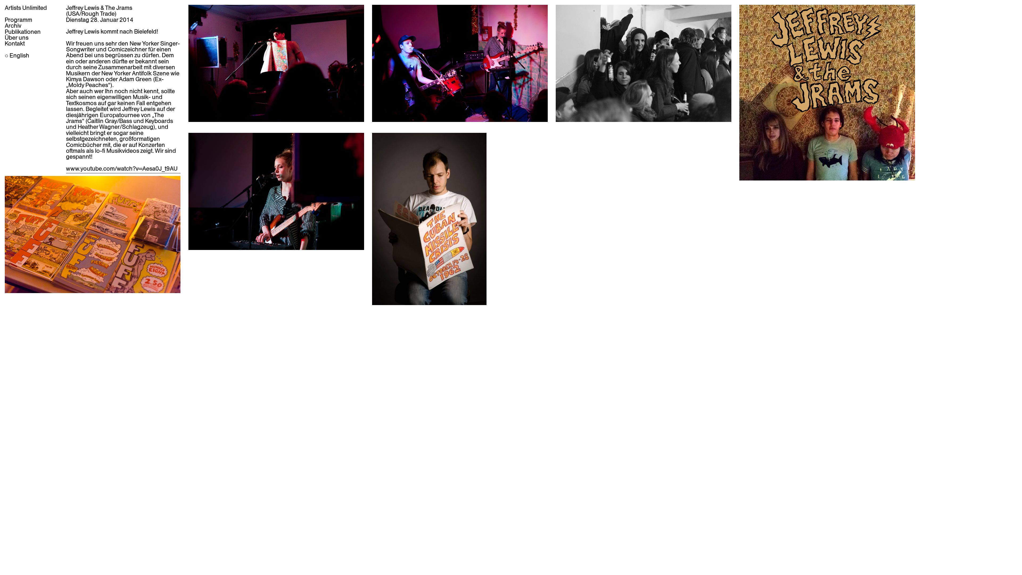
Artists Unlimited (26, 7)
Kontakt (15, 43)
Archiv (13, 25)
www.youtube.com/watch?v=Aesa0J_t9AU (122, 168)
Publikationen (23, 31)
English (19, 55)
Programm (18, 19)
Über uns (16, 37)
